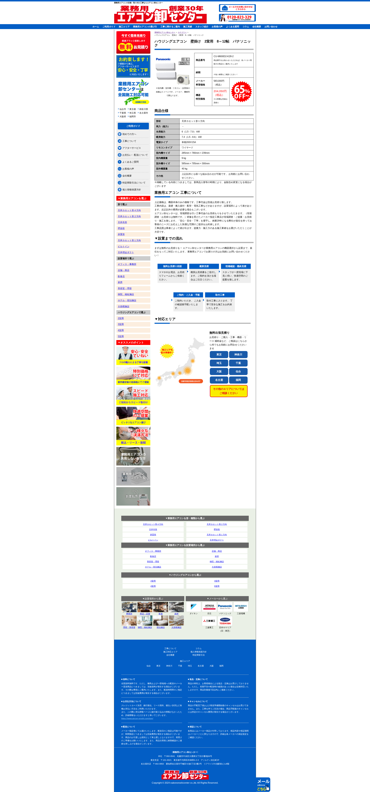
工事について (129, 141)
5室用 (121, 336)
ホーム (95, 26)
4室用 (121, 330)
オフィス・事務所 (127, 264)
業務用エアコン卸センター (165, 32)
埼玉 (219, 363)
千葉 (238, 363)
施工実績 (187, 26)
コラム (246, 26)
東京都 (132, 109)
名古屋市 (143, 113)
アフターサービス (131, 148)
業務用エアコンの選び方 (145, 26)
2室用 (121, 318)
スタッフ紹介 (201, 26)
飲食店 (121, 276)
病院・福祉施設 (217, 561)
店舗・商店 (123, 270)
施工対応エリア (170, 652)
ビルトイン (123, 246)
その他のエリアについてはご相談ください (228, 391)
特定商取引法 (199, 655)
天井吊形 (122, 222)
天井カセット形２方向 (129, 216)
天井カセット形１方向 (129, 240)
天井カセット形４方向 (129, 210)
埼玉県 (132, 113)
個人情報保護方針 (131, 189)
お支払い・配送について (135, 155)
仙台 (238, 371)
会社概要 (256, 26)
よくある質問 (232, 26)
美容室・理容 (125, 288)
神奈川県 (143, 109)
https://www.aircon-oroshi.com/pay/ (137, 718)
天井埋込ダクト (126, 252)
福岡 (238, 380)
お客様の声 (217, 26)
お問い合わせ (271, 26)
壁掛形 (121, 228)
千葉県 (123, 113)
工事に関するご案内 (170, 26)
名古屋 (219, 380)
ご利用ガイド (108, 26)
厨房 (120, 282)
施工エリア (124, 26)
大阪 (219, 371)
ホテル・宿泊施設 (127, 300)
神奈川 (238, 354)
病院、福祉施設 (126, 294)
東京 (219, 354)
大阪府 (123, 116)
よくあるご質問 (130, 162)
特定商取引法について (134, 182)
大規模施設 (123, 306)
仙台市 (123, 109)
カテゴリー (182, 32)
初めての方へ (129, 134)
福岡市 (132, 116)
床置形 (121, 234)
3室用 (121, 324)
